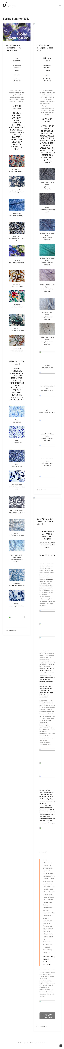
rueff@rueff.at (17, 422)
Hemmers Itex (16, 583)
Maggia (47, 207)
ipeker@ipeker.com (17, 443)
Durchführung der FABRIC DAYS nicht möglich (45, 522)
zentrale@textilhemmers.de (16, 586)
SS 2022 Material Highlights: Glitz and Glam (45, 48)
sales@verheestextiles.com (16, 172)
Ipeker (16, 441)
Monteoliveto (17, 284)
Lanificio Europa (17, 214)
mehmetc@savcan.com (17, 351)
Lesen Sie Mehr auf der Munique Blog (47, 1016)
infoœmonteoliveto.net (16, 286)
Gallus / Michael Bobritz (16, 511)
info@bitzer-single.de (47, 390)
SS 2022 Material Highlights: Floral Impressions (13, 48)
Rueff (16, 420)
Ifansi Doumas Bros (17, 190)
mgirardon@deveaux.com (17, 330)
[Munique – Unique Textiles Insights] (9, 5)
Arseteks (47, 366)
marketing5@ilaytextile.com (16, 263)
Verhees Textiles (16, 169)
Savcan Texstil (17, 349)
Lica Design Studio (17, 485)
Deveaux (16, 328)
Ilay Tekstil (17, 261)
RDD (47, 410)
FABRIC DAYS (49, 579)
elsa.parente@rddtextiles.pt (47, 413)
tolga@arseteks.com (47, 368)
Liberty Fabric (16, 236)
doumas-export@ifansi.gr (17, 192)
